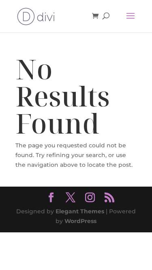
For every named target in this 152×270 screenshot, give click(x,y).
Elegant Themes (80, 211)
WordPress (80, 221)
